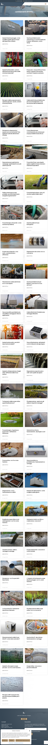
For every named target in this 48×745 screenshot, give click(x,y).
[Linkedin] (26, 719)
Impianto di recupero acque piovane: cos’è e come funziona (11, 666)
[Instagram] (24, 719)
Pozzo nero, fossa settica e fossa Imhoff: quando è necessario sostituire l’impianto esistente (36, 71)
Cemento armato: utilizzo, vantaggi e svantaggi (9, 550)
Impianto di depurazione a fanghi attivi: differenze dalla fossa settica (11, 372)
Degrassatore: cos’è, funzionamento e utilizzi (9, 491)
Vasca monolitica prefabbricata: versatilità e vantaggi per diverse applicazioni (11, 313)
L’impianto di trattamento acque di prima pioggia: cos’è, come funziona (36, 580)
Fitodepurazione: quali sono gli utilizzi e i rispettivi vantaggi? (35, 402)
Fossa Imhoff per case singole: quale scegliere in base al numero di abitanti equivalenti (36, 163)
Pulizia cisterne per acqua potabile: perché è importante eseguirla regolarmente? (10, 194)
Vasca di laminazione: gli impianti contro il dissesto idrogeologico (36, 343)
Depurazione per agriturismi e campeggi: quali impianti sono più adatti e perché (11, 163)
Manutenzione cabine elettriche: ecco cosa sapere (11, 282)
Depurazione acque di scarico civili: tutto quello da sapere (35, 371)
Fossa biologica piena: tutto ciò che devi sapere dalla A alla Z (36, 193)
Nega (11, 740)
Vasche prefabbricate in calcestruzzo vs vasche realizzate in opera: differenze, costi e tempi (36, 40)
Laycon (35, 739)
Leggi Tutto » (29, 45)
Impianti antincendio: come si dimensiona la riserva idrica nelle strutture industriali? (11, 71)
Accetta (4, 740)
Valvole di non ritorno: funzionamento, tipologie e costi (36, 430)
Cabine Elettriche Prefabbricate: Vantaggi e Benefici (36, 312)
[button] (29, 730)
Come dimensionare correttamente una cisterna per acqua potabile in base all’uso (35, 132)
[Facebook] (22, 719)
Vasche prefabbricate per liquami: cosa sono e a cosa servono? (34, 283)
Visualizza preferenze (23, 740)
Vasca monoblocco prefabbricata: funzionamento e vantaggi (36, 462)
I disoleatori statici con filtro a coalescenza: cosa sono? (35, 520)
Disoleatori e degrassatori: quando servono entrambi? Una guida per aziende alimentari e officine (11, 133)
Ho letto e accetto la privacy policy (33, 731)
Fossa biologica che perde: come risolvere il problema (11, 223)
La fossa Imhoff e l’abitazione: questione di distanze (10, 609)
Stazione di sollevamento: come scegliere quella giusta (36, 491)
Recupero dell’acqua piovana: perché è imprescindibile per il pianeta (10, 696)
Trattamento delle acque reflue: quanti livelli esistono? (11, 402)
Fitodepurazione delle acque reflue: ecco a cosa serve (35, 609)
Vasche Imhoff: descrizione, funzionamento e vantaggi (35, 638)
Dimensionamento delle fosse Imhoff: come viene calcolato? (11, 638)
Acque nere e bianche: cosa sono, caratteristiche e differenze (10, 253)
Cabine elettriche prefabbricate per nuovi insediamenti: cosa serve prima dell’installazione (36, 101)
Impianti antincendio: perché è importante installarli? (11, 343)
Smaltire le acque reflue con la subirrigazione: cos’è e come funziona (10, 521)
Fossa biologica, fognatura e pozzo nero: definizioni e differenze (10, 431)
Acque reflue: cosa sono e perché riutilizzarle (34, 666)
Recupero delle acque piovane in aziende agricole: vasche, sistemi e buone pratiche (11, 101)
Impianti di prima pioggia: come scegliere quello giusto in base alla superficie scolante (11, 39)
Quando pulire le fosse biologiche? (33, 223)
